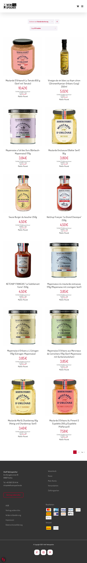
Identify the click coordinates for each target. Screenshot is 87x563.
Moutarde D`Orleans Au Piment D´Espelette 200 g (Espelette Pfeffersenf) (64, 423)
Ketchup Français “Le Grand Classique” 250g (64, 218)
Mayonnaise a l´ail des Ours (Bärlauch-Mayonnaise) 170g (23, 152)
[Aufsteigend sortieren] (57, 21)
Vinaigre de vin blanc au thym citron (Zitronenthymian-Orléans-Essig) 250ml (64, 83)
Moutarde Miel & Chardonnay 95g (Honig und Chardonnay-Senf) (23, 422)
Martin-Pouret (23, 96)
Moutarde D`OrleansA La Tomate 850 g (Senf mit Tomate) (23, 82)
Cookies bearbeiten (3, 559)
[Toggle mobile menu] (82, 6)
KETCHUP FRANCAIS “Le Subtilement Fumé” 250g (23, 285)
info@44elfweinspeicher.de (12, 485)
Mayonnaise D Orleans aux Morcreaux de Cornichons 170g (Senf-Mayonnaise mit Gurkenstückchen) (64, 353)
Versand (24, 94)
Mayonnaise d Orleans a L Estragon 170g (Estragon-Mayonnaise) (23, 352)
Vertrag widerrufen (13, 495)
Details (31, 57)
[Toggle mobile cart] (78, 6)
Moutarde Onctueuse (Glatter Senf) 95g (64, 152)
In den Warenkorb (18, 57)
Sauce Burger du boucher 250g (23, 216)
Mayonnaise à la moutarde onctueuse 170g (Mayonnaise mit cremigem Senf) (64, 285)
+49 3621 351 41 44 (12, 482)
